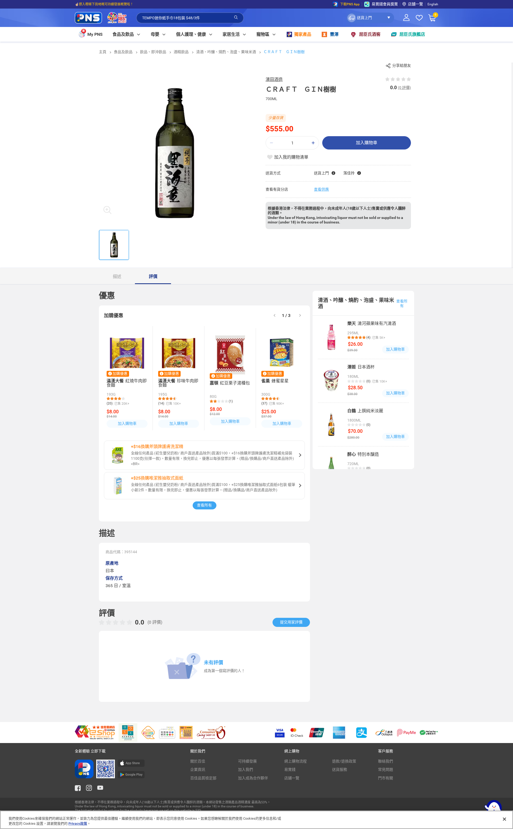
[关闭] (504, 819)
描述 (117, 276)
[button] (370, 18)
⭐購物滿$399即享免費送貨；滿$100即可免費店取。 (113, 4)
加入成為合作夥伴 (253, 778)
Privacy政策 (77, 824)
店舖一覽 (415, 4)
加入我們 (245, 769)
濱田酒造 (274, 79)
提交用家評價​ (291, 622)
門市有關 (385, 778)
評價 (153, 276)
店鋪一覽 (291, 778)
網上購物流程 (295, 761)
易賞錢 (290, 769)
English (433, 4)
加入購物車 (366, 142)
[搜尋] (236, 17)
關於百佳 (197, 761)
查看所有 (204, 505)
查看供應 (321, 189)
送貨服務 (339, 769)
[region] (256, 820)
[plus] (313, 143)
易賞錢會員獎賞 (385, 4)
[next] (300, 315)
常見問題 (385, 769)
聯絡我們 (385, 761)
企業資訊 (197, 769)
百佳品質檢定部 (203, 778)
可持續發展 (247, 761)
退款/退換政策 (344, 761)
